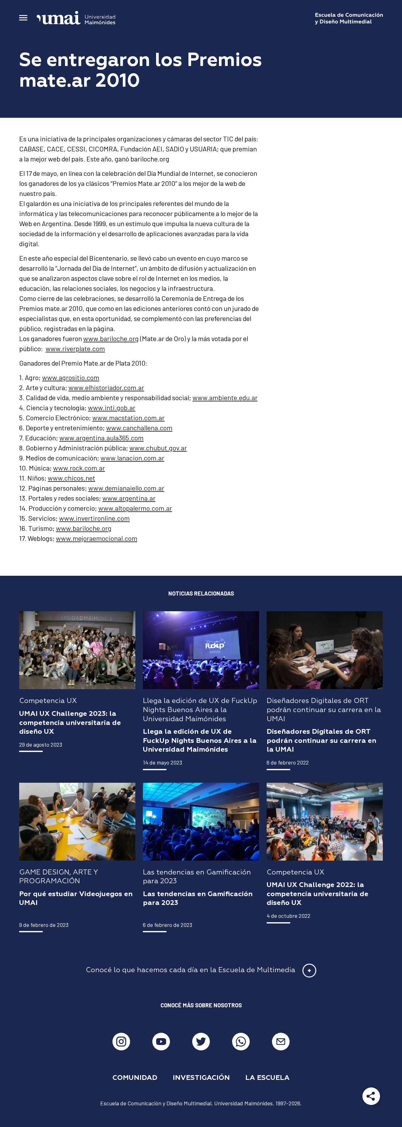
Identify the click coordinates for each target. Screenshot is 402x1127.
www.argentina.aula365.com (101, 437)
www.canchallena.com (139, 427)
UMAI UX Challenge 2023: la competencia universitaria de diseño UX (70, 722)
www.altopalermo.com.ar (135, 508)
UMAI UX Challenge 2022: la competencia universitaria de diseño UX (317, 894)
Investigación (201, 1078)
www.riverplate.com (75, 348)
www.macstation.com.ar (128, 417)
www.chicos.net (71, 478)
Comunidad (134, 1078)
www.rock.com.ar (79, 468)
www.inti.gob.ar (111, 407)
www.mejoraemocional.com (96, 538)
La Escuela (267, 1078)
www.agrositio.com (70, 377)
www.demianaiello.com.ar (126, 488)
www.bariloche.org (111, 338)
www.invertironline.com (94, 518)
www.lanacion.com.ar (132, 458)
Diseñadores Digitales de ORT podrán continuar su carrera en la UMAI (321, 740)
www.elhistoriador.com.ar (106, 387)
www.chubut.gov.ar (158, 448)
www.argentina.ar (128, 498)
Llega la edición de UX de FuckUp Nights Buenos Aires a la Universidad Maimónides (200, 740)
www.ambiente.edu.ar (225, 397)
